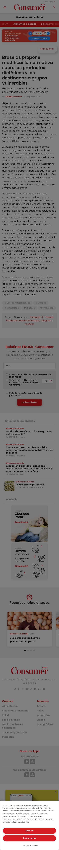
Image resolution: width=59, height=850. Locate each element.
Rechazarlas (29, 838)
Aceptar (29, 830)
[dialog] (29, 825)
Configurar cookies (30, 845)
